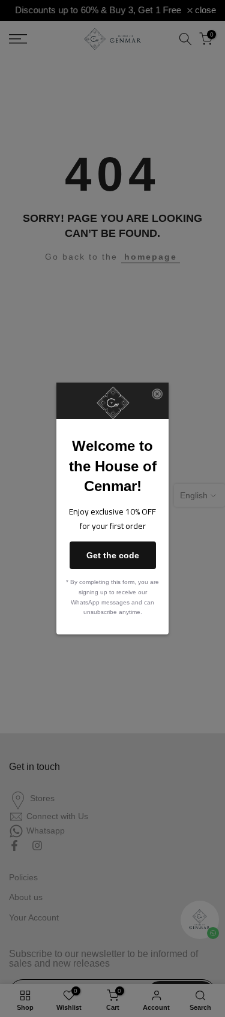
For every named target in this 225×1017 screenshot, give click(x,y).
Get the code (112, 555)
